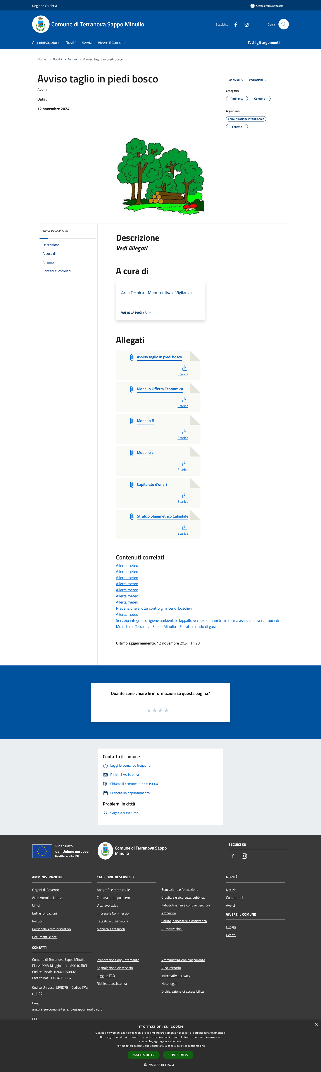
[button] (160, 1064)
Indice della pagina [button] (55, 231)
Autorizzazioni (172, 928)
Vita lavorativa (107, 905)
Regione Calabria (44, 5)
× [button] (316, 1024)
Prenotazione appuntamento (118, 960)
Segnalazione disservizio (115, 967)
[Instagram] (244, 24)
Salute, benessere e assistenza (184, 920)
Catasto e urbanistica (112, 921)
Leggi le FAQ (106, 975)
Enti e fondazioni (44, 913)
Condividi (234, 79)
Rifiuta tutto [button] (178, 1055)
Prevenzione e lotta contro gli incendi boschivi (154, 608)
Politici (37, 921)
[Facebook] (234, 24)
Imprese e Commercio (113, 913)
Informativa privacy (175, 975)
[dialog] (160, 1046)
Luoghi (231, 927)
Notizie (231, 889)
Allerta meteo (127, 565)
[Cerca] (283, 24)
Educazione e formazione (179, 889)
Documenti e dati (44, 936)
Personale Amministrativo (51, 929)
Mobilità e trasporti (111, 929)
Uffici (36, 905)
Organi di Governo (45, 889)
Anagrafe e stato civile (113, 889)
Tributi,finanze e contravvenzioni (185, 905)
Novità (57, 59)
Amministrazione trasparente (183, 960)
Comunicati (234, 897)
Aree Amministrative (47, 897)
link (202, 1046)
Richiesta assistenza (112, 983)
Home (41, 59)
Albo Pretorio (171, 967)
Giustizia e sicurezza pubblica (183, 897)
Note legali (169, 983)
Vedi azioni (256, 79)
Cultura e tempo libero (113, 897)
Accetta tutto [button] (144, 1055)
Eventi (231, 934)
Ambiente (168, 913)
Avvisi (72, 59)
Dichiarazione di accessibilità (182, 991)
